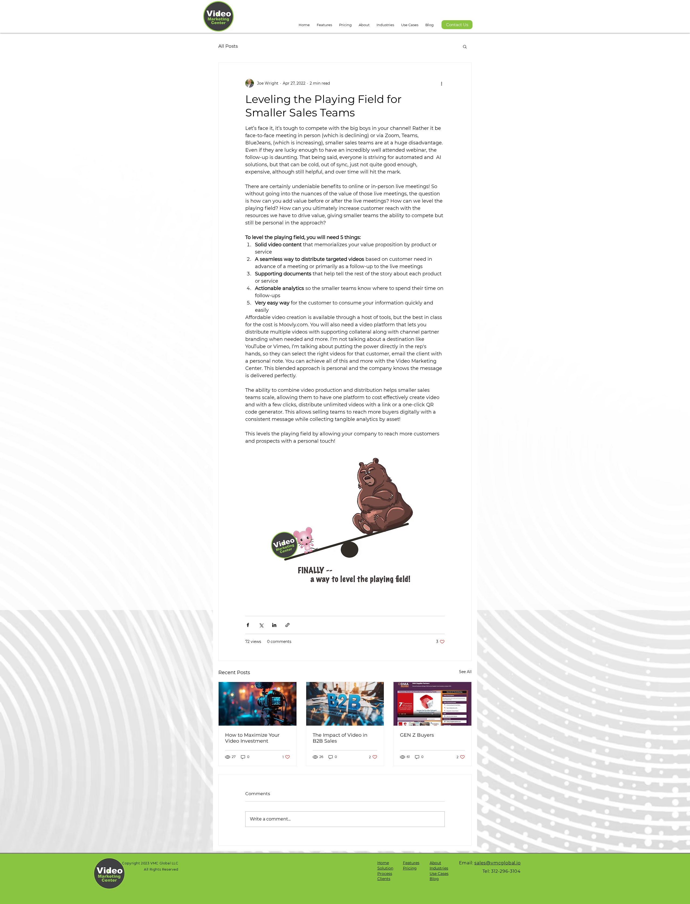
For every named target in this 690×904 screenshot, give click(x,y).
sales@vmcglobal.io (497, 862)
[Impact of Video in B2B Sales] (345, 704)
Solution (385, 868)
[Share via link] (287, 625)
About (435, 862)
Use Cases (439, 873)
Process (384, 873)
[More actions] (441, 83)
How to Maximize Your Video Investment (252, 738)
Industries (439, 868)
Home (383, 862)
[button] (364, 22)
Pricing (410, 868)
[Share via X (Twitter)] (261, 625)
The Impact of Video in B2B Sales (340, 738)
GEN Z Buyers (417, 735)
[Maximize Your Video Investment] (257, 704)
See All (465, 671)
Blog (434, 878)
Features (411, 862)
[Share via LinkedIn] (274, 625)
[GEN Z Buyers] (432, 704)
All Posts (228, 46)
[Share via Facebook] (247, 625)
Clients (383, 878)
